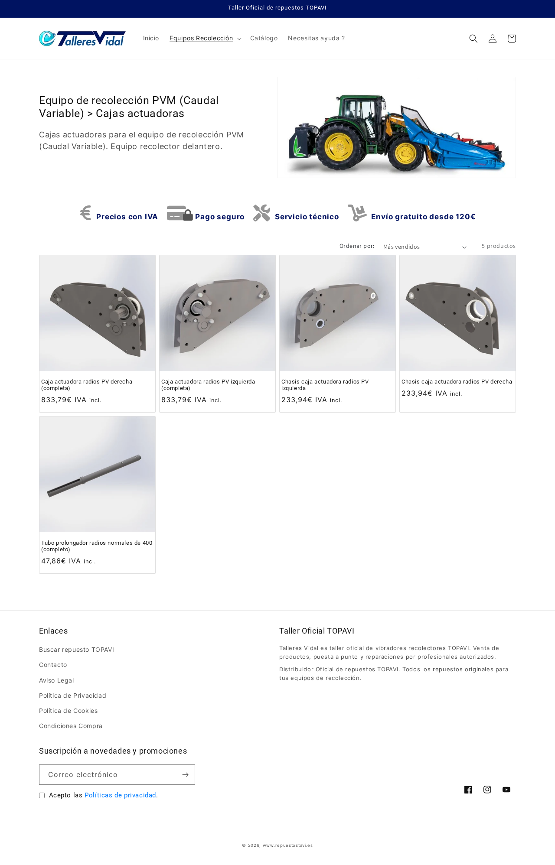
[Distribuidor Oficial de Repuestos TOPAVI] (82, 38)
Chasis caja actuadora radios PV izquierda (325, 384)
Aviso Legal (56, 680)
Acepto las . (103, 795)
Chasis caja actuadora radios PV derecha (457, 381)
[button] (204, 38)
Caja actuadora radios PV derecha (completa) (86, 384)
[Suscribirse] (185, 774)
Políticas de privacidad (120, 795)
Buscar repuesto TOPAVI (76, 649)
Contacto (53, 664)
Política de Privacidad (72, 695)
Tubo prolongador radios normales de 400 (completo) (96, 546)
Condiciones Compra (71, 725)
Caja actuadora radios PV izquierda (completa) (208, 384)
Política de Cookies (68, 710)
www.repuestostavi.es (288, 845)
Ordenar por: (357, 246)
